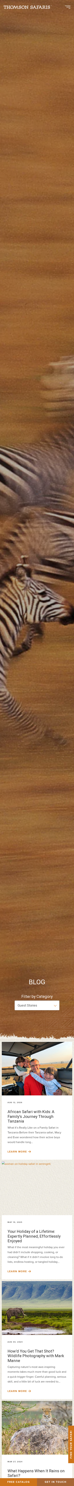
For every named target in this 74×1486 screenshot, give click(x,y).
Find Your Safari (71, 1444)
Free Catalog (18, 1482)
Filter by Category (37, 996)
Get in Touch (55, 1482)
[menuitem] (29, 7)
